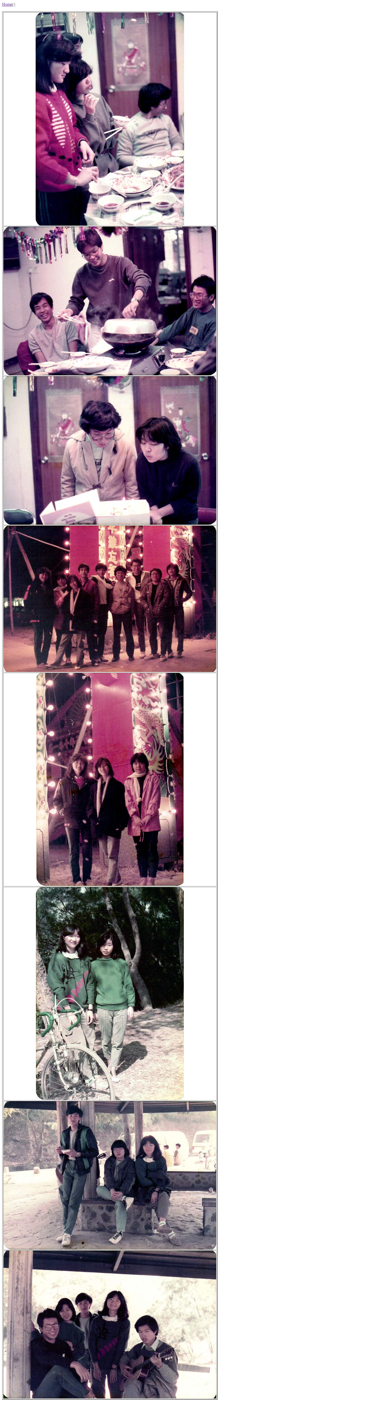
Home (7, 4)
